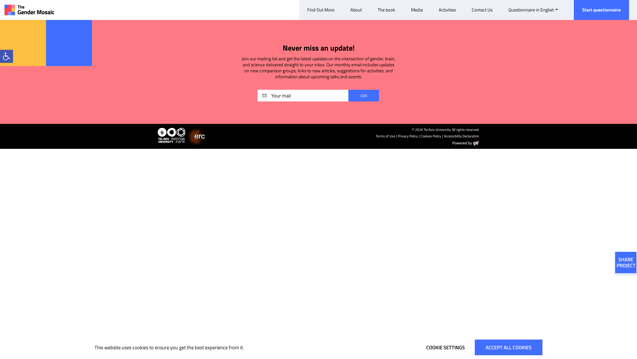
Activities (447, 9)
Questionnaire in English (531, 9)
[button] (6, 56)
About (356, 9)
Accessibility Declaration (461, 136)
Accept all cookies (508, 347)
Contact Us (482, 9)
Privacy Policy (408, 136)
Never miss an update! (319, 48)
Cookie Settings (445, 347)
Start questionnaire (601, 9)
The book (386, 9)
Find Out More (320, 9)
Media (417, 9)
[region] (318, 347)
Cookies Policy (431, 136)
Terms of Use (385, 136)
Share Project (626, 262)
